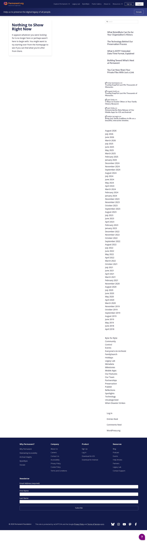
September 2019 (112, 313)
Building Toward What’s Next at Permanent (120, 61)
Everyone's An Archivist (115, 351)
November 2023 (112, 202)
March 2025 (110, 153)
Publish (108, 386)
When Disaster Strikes (115, 403)
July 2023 (109, 215)
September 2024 (112, 169)
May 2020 (109, 296)
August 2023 (110, 212)
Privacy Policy (79, 524)
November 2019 (112, 306)
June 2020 (109, 293)
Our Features (111, 373)
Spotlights (109, 393)
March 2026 (110, 140)
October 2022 (111, 238)
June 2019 (109, 319)
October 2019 (111, 309)
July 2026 (109, 134)
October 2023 (111, 205)
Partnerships (111, 380)
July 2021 (109, 267)
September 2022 (112, 241)
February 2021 (111, 280)
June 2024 (109, 179)
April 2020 (109, 300)
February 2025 (111, 156)
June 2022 (109, 251)
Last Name (24, 498)
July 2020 (109, 290)
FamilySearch (111, 354)
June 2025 (109, 147)
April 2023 (109, 221)
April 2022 (109, 257)
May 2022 (109, 254)
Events (108, 347)
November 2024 (112, 166)
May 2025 (109, 150)
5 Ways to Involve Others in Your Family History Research (121, 103)
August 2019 (110, 316)
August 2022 (110, 244)
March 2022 (110, 260)
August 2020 (110, 286)
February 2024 (111, 192)
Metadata (109, 364)
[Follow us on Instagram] (113, 524)
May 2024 (109, 182)
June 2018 (109, 325)
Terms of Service (93, 524)
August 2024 (110, 173)
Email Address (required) (30, 483)
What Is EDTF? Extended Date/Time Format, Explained (120, 52)
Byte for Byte (111, 338)
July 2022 (109, 247)
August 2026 (110, 130)
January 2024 (111, 195)
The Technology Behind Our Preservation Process (120, 43)
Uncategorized (111, 400)
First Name (24, 491)
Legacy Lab (110, 361)
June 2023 (109, 218)
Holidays (109, 357)
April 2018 (109, 329)
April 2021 (109, 273)
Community (110, 341)
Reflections (110, 390)
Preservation (111, 383)
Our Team (109, 377)
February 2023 (111, 225)
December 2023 (112, 199)
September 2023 (112, 208)
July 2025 (109, 143)
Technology (110, 396)
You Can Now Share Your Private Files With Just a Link (120, 71)
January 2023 (111, 228)
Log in (109, 413)
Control (108, 344)
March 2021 (110, 277)
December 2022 (112, 231)
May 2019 (109, 322)
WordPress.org (113, 430)
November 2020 (112, 283)
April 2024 (109, 186)
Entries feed (112, 419)
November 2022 (112, 234)
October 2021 (111, 264)
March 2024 (110, 189)
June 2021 (109, 270)
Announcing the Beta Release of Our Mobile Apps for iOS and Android (119, 111)
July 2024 (109, 176)
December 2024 (112, 163)
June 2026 (109, 137)
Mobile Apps (110, 370)
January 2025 (111, 160)
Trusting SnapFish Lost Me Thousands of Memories (121, 86)
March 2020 (110, 303)
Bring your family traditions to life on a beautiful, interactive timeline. (120, 120)
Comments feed (114, 424)
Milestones (110, 367)
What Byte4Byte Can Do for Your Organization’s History (120, 33)
